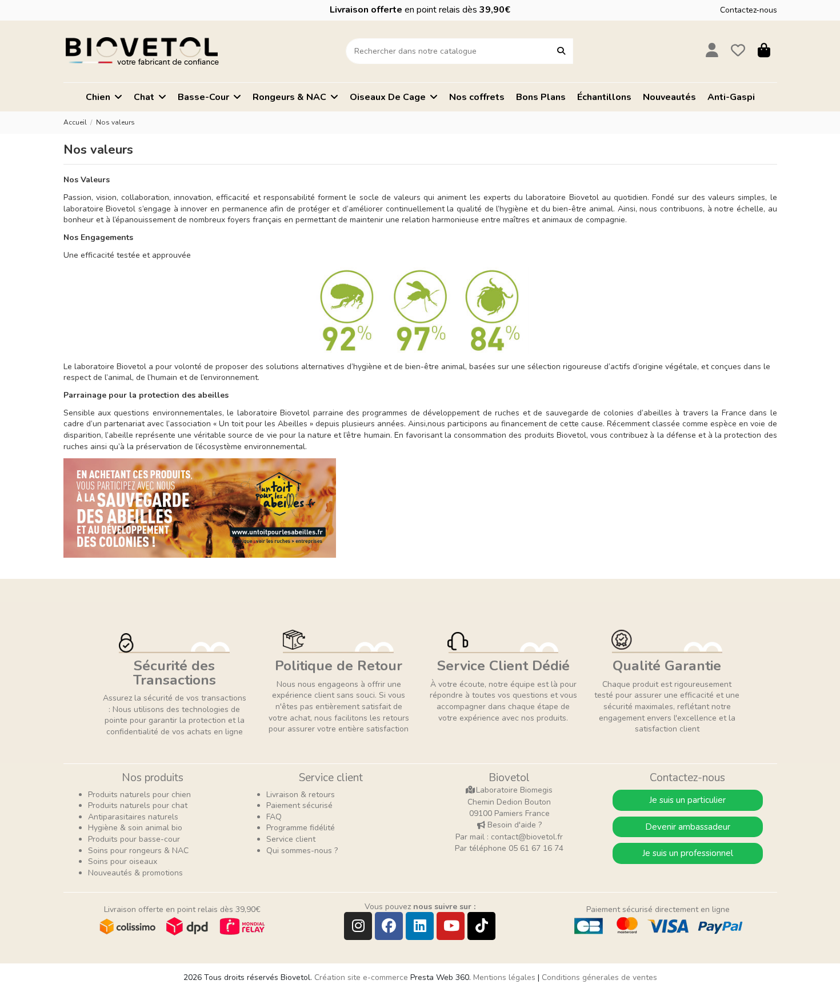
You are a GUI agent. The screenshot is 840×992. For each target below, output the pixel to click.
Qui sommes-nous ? (302, 850)
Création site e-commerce (361, 977)
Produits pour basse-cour (134, 839)
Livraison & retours (300, 794)
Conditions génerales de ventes (599, 977)
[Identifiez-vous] (712, 51)
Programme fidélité (300, 827)
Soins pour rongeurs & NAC (138, 850)
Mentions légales (504, 977)
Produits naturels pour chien (139, 794)
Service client (290, 839)
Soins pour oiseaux (122, 861)
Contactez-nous (748, 10)
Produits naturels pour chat (137, 805)
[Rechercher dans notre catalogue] (561, 51)
